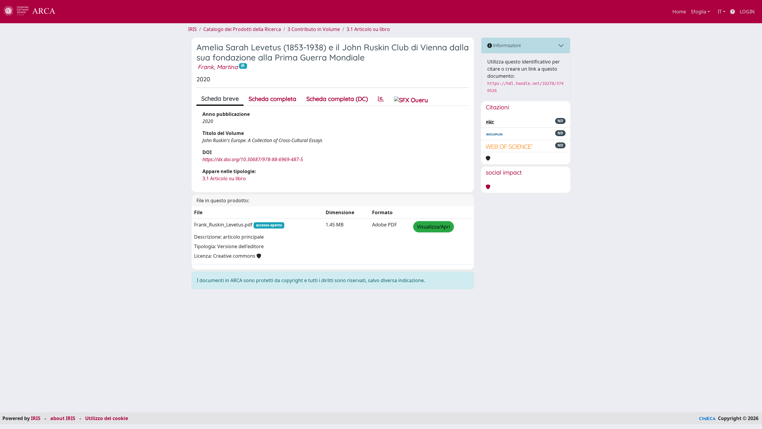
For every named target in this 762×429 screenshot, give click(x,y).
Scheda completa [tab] (272, 98)
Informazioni (506, 45)
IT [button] (720, 11)
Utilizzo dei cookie (106, 418)
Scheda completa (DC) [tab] (337, 98)
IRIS (192, 29)
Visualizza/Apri (433, 226)
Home (679, 11)
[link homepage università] (71, 12)
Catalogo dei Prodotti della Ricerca (242, 29)
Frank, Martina (218, 67)
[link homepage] (33, 12)
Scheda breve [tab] (220, 98)
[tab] (381, 99)
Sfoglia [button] (698, 11)
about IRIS (62, 418)
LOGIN (747, 11)
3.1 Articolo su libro (368, 29)
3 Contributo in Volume (314, 29)
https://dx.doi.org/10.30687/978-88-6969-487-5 (252, 159)
